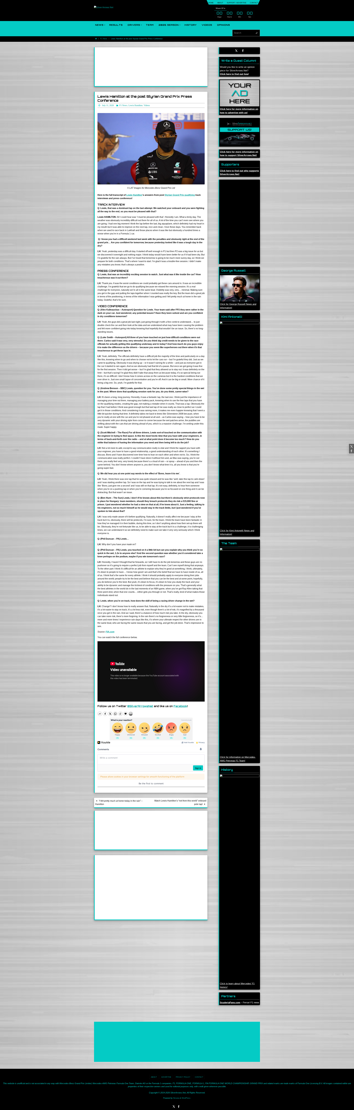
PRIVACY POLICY (183, 1077)
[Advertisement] (151, 66)
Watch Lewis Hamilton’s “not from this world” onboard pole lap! (180, 802)
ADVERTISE (166, 1077)
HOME (211, 3)
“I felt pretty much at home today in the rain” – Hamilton (118, 802)
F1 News (103, 39)
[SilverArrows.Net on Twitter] (351, 446)
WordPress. (186, 1098)
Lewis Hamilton (134, 195)
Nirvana (176, 1098)
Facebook (180, 706)
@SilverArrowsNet (140, 706)
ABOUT (220, 3)
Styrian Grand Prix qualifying (180, 195)
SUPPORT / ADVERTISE (236, 3)
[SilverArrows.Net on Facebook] (351, 451)
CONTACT (254, 3)
